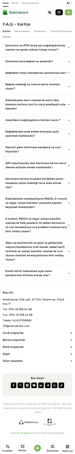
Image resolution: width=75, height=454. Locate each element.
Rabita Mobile (22, 31)
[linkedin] (41, 385)
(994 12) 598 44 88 (20, 309)
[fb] (13, 385)
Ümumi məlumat (30, 3)
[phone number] (49, 12)
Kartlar (22, 450)
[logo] (15, 12)
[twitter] (20, 385)
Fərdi (6, 3)
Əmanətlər (52, 451)
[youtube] (34, 385)
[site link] (68, 12)
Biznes (15, 3)
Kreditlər (8, 451)
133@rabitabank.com (16, 326)
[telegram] (48, 385)
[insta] (27, 385)
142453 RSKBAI (21, 320)
